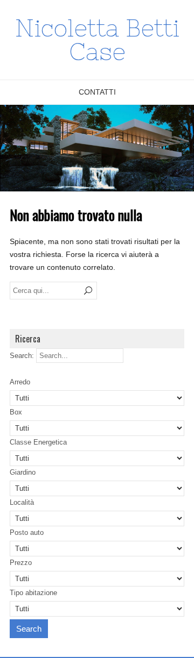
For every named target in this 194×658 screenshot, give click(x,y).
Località (22, 502)
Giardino (23, 472)
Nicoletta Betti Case (97, 40)
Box (16, 412)
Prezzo (21, 563)
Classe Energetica (38, 442)
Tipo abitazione (33, 593)
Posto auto (27, 532)
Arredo (20, 382)
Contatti (97, 92)
